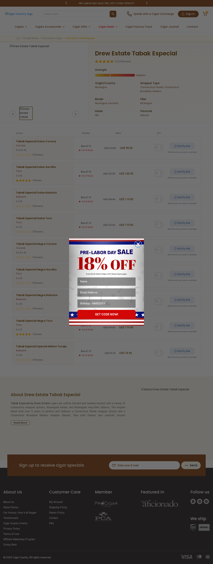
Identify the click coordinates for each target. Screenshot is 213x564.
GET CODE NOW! (106, 314)
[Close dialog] (138, 244)
